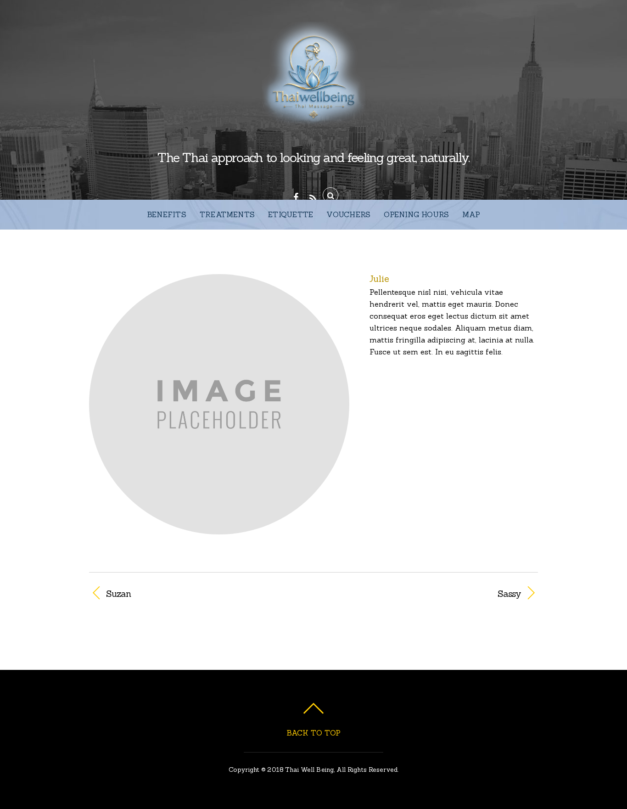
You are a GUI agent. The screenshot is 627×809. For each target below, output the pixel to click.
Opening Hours (416, 214)
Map (471, 214)
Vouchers (348, 214)
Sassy (424, 593)
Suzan (118, 593)
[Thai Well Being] (313, 121)
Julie (379, 278)
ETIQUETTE (290, 214)
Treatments (227, 214)
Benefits (166, 214)
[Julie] (219, 528)
